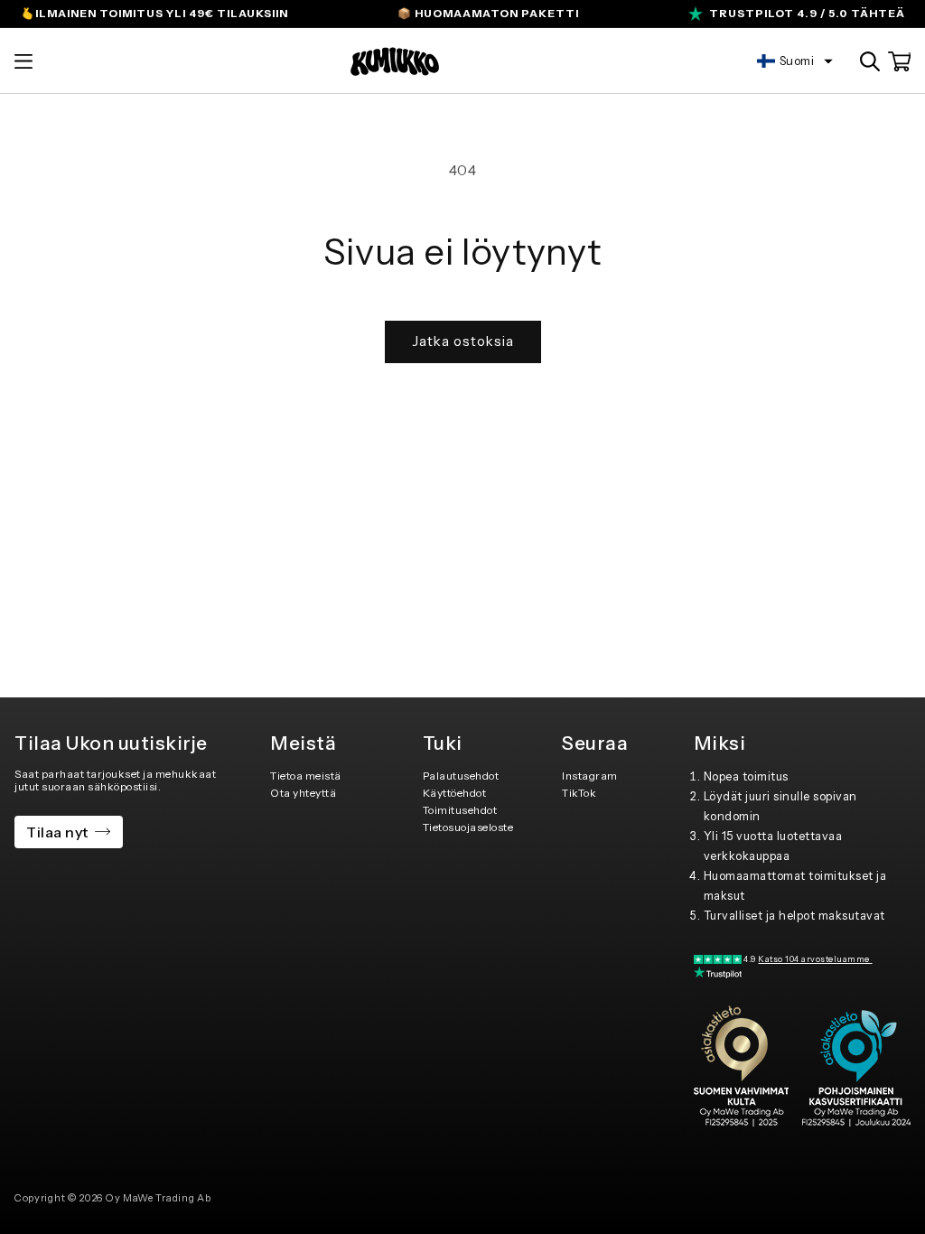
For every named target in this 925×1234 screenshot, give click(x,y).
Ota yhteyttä (303, 792)
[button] (23, 61)
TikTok (579, 792)
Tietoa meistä (305, 775)
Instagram (590, 775)
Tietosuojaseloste (468, 827)
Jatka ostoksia (463, 341)
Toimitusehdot (460, 810)
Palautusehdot (461, 775)
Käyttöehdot (455, 792)
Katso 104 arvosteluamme (815, 959)
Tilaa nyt (57, 832)
